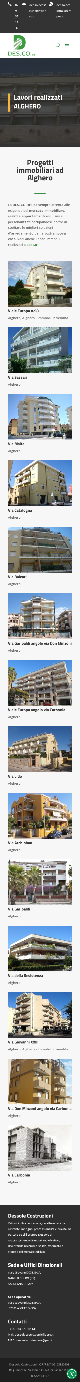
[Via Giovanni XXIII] (40, 1015)
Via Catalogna (20, 510)
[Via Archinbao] (40, 815)
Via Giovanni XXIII (23, 1042)
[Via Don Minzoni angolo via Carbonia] (40, 1081)
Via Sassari (17, 377)
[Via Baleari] (40, 549)
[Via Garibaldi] (40, 882)
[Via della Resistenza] (40, 948)
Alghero (14, 318)
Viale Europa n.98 (23, 311)
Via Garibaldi (19, 909)
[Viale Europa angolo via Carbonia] (40, 682)
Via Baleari (17, 577)
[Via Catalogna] (40, 483)
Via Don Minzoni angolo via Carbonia (40, 1109)
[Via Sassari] (40, 350)
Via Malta (16, 444)
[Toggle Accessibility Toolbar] (72, 1374)
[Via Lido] (40, 749)
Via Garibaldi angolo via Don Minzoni (40, 643)
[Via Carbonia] (40, 1148)
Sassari (32, 244)
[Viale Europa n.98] (40, 283)
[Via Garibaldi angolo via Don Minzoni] (40, 616)
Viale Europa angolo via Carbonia (36, 710)
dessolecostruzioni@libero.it (37, 10)
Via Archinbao (20, 843)
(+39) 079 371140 (25, 1329)
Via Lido (15, 776)
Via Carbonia (19, 1175)
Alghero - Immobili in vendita (45, 318)
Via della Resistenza (25, 976)
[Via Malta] (40, 416)
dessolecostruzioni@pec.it (63, 10)
